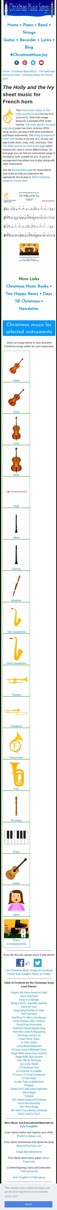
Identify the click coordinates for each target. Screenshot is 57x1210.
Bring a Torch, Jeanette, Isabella (29, 1003)
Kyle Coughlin (28, 1126)
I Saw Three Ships (29, 1039)
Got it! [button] (28, 1204)
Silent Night (29, 1092)
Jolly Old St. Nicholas (29, 1060)
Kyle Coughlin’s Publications (29, 1177)
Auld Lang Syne (29, 996)
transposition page (22, 170)
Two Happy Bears (22, 294)
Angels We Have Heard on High (29, 992)
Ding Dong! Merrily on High (29, 1010)
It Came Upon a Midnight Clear (29, 1049)
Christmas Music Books (27, 286)
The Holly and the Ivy (29, 1035)
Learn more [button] (11, 1196)
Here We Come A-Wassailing (29, 1031)
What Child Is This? (29, 1114)
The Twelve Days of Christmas (29, 1099)
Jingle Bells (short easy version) (29, 1053)
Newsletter (29, 309)
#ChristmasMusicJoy (29, 55)
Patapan (29, 1085)
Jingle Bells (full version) (29, 1056)
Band (43, 25)
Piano (28, 25)
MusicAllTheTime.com (28, 1145)
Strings (29, 32)
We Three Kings (29, 1106)
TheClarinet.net (29, 1171)
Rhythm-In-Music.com (29, 1136)
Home (12, 25)
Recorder (28, 40)
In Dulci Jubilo (29, 1042)
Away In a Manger (29, 999)
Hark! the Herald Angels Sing (29, 1028)
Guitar (9, 40)
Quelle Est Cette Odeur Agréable (29, 1089)
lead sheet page (24, 146)
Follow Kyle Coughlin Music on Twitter (29, 974)
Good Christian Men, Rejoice (29, 1021)
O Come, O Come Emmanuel (29, 1074)
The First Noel (29, 1014)
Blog (29, 47)
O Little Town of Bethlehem (29, 1081)
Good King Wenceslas (29, 1024)
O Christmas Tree (29, 1067)
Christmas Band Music (24, 71)
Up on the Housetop (29, 1103)
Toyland (29, 1096)
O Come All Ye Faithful (29, 1071)
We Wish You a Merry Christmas (29, 1110)
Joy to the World (29, 1064)
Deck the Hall (29, 1007)
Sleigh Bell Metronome (29, 1152)
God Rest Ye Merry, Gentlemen (29, 1017)
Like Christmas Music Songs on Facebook (29, 970)
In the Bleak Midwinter (29, 1046)
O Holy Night (29, 1078)
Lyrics (46, 40)
